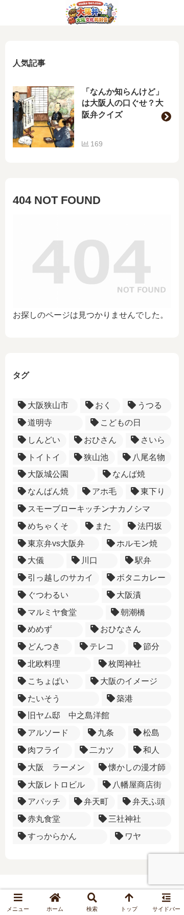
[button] (166, 117)
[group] (92, 116)
